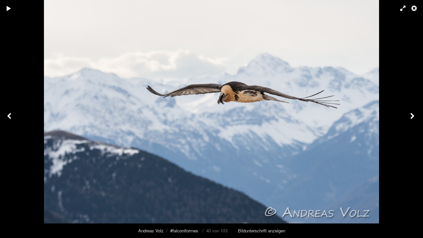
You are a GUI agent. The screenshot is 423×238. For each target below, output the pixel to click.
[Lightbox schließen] (414, 8)
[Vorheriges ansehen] (10, 119)
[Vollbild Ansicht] (399, 8)
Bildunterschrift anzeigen (261, 230)
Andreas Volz (151, 230)
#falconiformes (184, 230)
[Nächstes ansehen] (413, 119)
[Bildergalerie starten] (9, 8)
